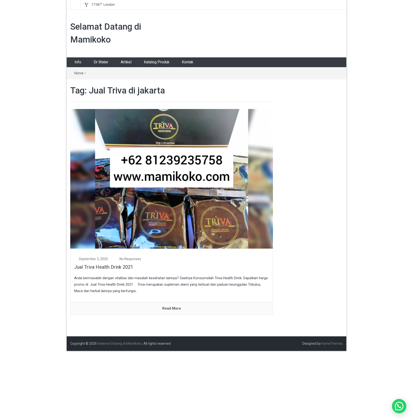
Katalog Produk (156, 62)
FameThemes (332, 343)
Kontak (187, 62)
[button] (399, 406)
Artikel (126, 62)
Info (78, 62)
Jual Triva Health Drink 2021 (103, 267)
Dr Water (101, 62)
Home (78, 73)
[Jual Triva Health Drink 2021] (171, 178)
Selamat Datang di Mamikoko (120, 343)
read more (171, 308)
